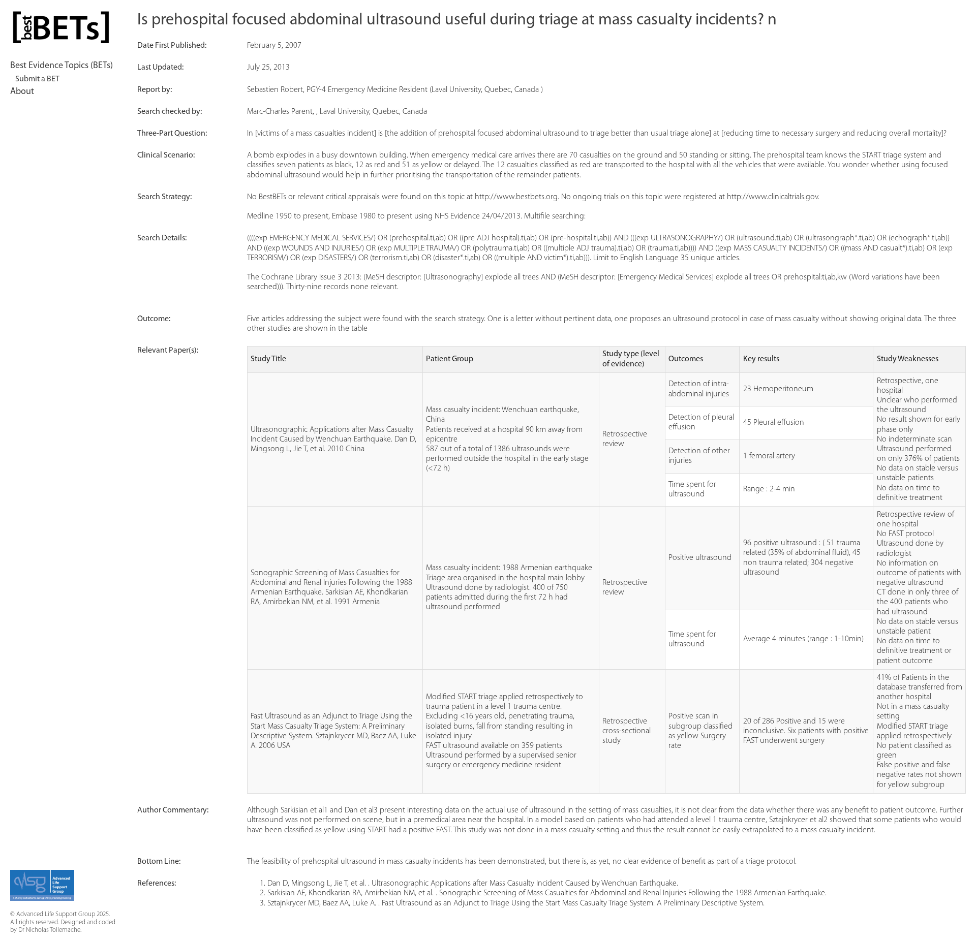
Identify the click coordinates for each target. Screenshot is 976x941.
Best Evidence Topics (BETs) (61, 66)
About (22, 92)
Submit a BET (37, 79)
